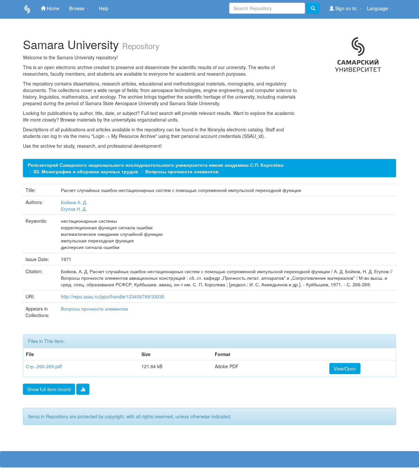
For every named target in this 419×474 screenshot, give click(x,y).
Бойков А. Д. (74, 202)
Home (52, 8)
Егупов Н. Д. (74, 208)
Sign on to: (346, 8)
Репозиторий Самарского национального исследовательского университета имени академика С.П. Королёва (155, 164)
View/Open (345, 368)
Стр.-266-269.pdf (44, 366)
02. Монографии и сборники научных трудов (86, 171)
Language (377, 8)
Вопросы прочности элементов (182, 171)
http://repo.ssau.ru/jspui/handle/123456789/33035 (112, 296)
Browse (77, 8)
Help (103, 8)
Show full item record (49, 389)
